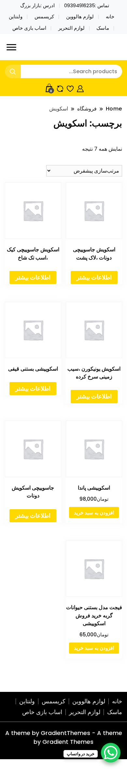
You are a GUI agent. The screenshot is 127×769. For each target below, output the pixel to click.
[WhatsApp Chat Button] (110, 752)
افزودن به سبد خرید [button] (94, 512)
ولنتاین (15, 16)
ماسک (102, 28)
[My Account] (80, 88)
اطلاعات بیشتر (94, 277)
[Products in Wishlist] (70, 88)
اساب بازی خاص (29, 28)
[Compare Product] (60, 88)
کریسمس (44, 16)
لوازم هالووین (80, 16)
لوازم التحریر (71, 28)
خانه (110, 16)
